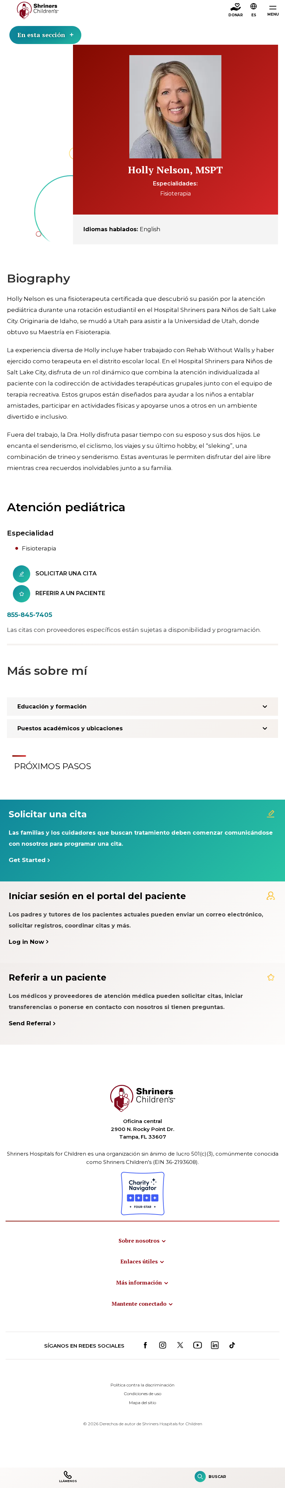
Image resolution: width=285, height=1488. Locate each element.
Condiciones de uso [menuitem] (142, 1393)
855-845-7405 (29, 615)
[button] (254, 11)
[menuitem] (142, 1240)
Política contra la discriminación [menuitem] (142, 1384)
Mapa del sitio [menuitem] (142, 1402)
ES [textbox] (253, 15)
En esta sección (41, 35)
